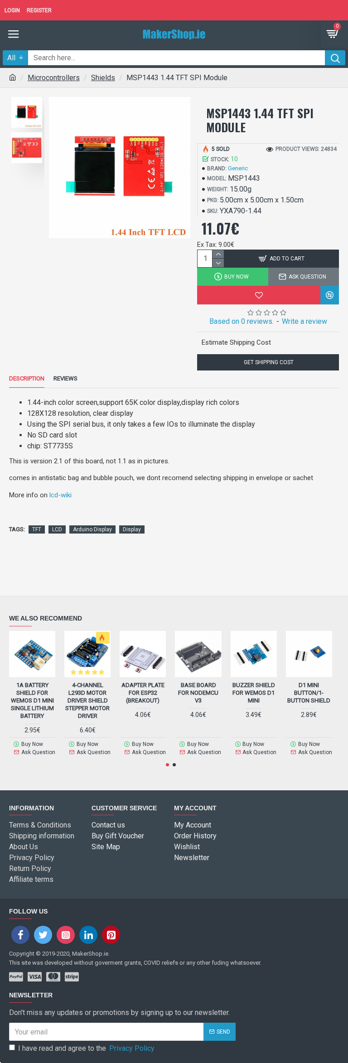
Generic (238, 168)
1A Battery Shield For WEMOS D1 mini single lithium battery (32, 700)
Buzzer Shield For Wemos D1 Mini (253, 693)
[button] (167, 764)
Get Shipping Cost (268, 362)
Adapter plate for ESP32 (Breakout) (142, 693)
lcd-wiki (60, 495)
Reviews (65, 378)
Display (132, 529)
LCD (57, 529)
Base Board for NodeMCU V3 (198, 693)
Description (26, 378)
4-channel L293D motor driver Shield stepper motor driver (87, 700)
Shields (103, 77)
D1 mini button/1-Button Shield (308, 693)
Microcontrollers (54, 77)
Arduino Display (92, 529)
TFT (36, 529)
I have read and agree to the (86, 1048)
